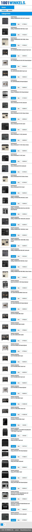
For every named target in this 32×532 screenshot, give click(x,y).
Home (4, 7)
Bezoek (13, 24)
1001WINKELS (8, 530)
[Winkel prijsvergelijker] (10, 2)
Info (18, 24)
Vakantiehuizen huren (25, 530)
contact (17, 530)
